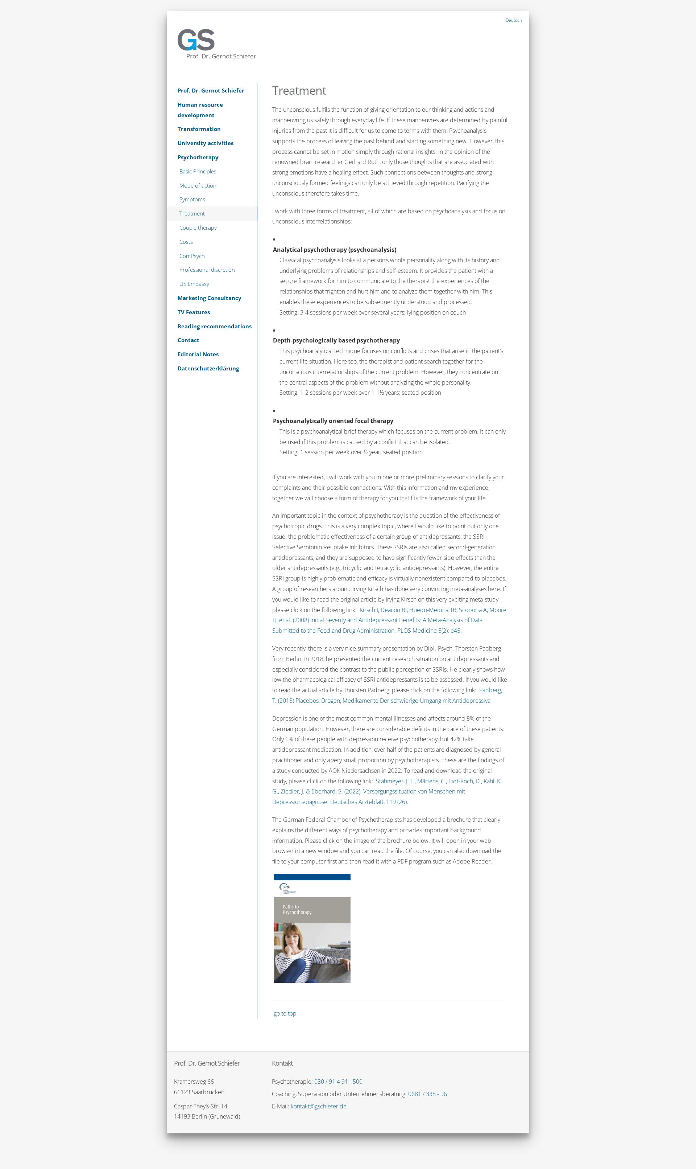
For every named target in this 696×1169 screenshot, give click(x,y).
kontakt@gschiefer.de (319, 1106)
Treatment (192, 213)
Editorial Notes (198, 354)
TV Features (194, 312)
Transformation (199, 128)
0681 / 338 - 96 (427, 1094)
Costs (186, 241)
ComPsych (192, 255)
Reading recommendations (215, 326)
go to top (285, 1013)
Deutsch (514, 20)
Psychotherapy (198, 157)
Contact (188, 340)
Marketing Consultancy (209, 298)
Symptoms (192, 199)
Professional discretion (207, 269)
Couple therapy (198, 227)
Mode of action (197, 185)
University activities (205, 143)
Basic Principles (197, 171)
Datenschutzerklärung (208, 368)
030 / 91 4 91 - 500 (338, 1082)
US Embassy (194, 283)
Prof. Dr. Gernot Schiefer (211, 90)
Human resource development (200, 110)
